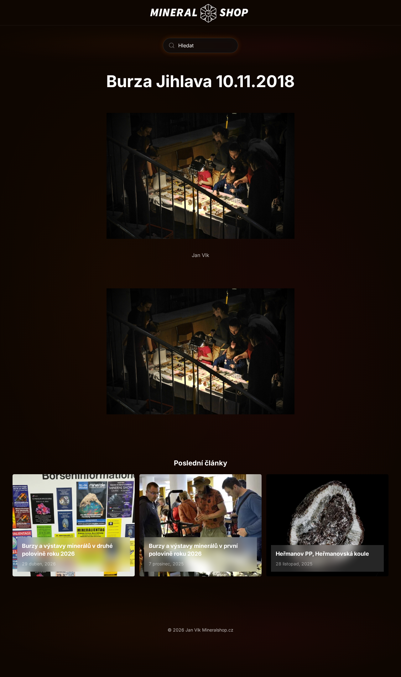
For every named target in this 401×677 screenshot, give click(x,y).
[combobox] (200, 45)
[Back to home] (200, 12)
